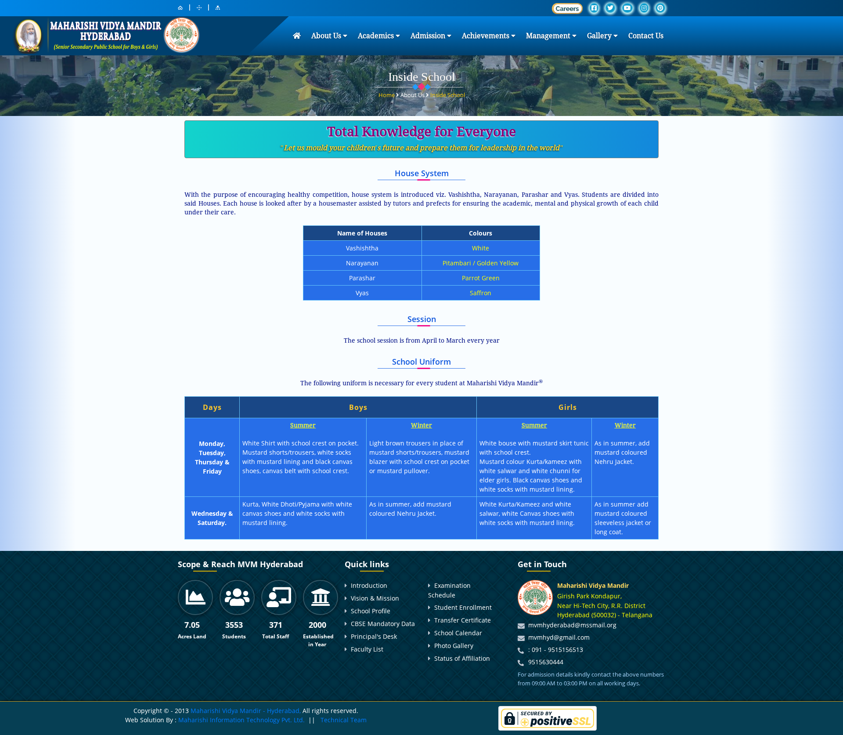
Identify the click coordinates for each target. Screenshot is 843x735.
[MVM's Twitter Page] (610, 8)
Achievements (486, 36)
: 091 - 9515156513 (555, 649)
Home (387, 95)
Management (549, 36)
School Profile (370, 611)
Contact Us (645, 36)
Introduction (369, 585)
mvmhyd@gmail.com (559, 637)
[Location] (199, 7)
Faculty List (367, 649)
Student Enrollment (463, 607)
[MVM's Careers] (567, 8)
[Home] (180, 8)
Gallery (600, 36)
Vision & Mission (375, 598)
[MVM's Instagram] (644, 8)
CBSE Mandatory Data (383, 623)
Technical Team (344, 720)
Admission (429, 36)
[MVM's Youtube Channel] (627, 8)
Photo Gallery (453, 645)
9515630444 (545, 662)
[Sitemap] (218, 8)
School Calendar (458, 633)
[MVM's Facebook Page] (594, 8)
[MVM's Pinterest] (660, 8)
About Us (327, 36)
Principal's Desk (374, 636)
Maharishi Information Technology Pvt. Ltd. (241, 720)
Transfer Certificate (462, 620)
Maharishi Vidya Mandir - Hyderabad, (246, 710)
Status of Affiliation (462, 658)
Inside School (447, 95)
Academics (377, 36)
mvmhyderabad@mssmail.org (572, 625)
